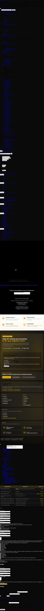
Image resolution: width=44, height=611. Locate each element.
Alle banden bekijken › (7, 113)
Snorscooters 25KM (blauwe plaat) (9, 199)
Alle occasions (10, 44)
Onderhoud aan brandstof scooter (11, 480)
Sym (5, 19)
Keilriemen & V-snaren (9, 103)
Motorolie (6, 129)
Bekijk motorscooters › (7, 42)
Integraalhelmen (8, 59)
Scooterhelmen (7, 61)
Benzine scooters (6, 13)
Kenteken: (2, 532)
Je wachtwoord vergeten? (5, 597)
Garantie (25, 400)
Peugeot (6, 21)
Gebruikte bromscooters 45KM (11, 49)
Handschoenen (7, 89)
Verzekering (7, 141)
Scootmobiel (5, 470)
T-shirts (5, 91)
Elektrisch (4, 220)
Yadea (5, 32)
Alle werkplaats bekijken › (7, 131)
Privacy (2, 439)
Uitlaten (6, 98)
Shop (3, 65)
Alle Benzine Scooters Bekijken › (11, 174)
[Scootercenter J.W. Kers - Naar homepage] (8, 8)
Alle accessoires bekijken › (7, 121)
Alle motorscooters (13, 37)
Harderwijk (5, 416)
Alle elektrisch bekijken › (7, 109)
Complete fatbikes (8, 468)
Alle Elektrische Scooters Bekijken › (11, 183)
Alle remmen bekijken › (7, 105)
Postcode (2, 521)
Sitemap (21, 439)
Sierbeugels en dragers (9, 473)
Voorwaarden (7, 439)
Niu (5, 33)
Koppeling (6, 104)
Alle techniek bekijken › (7, 95)
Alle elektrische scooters (12, 25)
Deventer (5, 413)
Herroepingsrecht (27, 405)
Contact (4, 147)
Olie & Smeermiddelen (7, 225)
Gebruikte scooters (8, 451)
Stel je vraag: (2, 576)
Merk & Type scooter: (4, 530)
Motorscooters (5, 36)
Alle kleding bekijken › (7, 87)
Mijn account (5, 172)
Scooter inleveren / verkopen (10, 482)
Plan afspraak (16, 377)
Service (3, 133)
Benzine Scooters (6, 156)
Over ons (6, 145)
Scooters (5, 396)
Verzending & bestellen (9, 477)
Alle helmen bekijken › (7, 79)
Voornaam (6, 360)
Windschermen (7, 122)
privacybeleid (10, 365)
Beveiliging (4, 222)
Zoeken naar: (9, 445)
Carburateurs (7, 99)
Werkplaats (6, 138)
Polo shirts (6, 92)
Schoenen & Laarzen (8, 94)
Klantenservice (5, 475)
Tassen (5, 127)
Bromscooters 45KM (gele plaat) (9, 200)
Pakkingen (6, 100)
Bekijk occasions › (5, 51)
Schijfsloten (6, 119)
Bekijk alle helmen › (6, 64)
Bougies (6, 97)
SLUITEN (1, 564)
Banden (4, 221)
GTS (5, 17)
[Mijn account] (10, 11)
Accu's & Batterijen (8, 111)
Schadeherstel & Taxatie (9, 139)
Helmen (4, 53)
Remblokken (7, 106)
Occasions (4, 43)
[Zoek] (11, 153)
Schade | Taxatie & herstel (10, 481)
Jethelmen (6, 58)
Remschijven (7, 107)
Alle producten (9, 66)
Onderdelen (5, 401)
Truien (5, 90)
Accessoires (4, 223)
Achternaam (6, 361)
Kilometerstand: (3, 534)
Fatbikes (4, 161)
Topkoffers (6, 125)
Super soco (6, 461)
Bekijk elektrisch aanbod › (7, 34)
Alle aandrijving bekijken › (7, 102)
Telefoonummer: (3, 514)
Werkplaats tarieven (8, 144)
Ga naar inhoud (3, 240)
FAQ (24, 403)
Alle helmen (8, 54)
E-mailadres (6, 362)
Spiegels (6, 123)
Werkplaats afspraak (5, 11)
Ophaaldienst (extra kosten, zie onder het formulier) (11, 523)
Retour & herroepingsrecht (29, 377)
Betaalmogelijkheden (8, 478)
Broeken (6, 88)
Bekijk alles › (4, 23)
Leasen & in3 (7, 142)
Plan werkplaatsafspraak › (7, 146)
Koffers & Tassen (5, 224)
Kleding (3, 216)
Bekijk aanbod (6, 377)
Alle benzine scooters (11, 14)
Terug (3, 174)
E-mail (1, 517)
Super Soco (6, 30)
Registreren (2, 609)
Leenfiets (2, 526)
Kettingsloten (7, 118)
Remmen (4, 219)
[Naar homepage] (8, 151)
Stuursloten (7, 120)
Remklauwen (7, 108)
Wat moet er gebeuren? (5, 536)
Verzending (26, 398)
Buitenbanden (7, 114)
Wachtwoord (4, 593)
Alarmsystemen (7, 117)
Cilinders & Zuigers (8, 101)
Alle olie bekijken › (6, 128)
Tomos (5, 22)
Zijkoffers (6, 126)
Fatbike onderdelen (8, 469)
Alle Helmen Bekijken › (9, 204)
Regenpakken (7, 93)
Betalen (25, 401)
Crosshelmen (7, 63)
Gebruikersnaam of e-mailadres (8, 591)
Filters (5, 96)
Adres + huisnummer (4, 519)
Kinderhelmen (7, 62)
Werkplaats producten (9, 132)
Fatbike (3, 52)
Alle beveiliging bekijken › (7, 116)
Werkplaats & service (9, 134)
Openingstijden (5, 474)
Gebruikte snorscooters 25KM (10, 48)
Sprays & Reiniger (8, 130)
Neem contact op (6, 483)
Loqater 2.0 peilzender (9, 143)
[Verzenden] (7, 448)
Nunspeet (5, 414)
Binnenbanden (7, 115)
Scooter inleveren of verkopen (10, 140)
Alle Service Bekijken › (9, 229)
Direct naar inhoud (4, 0)
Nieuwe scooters (8, 452)
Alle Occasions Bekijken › (9, 197)
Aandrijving (4, 218)
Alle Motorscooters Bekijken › (10, 192)
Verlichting (6, 110)
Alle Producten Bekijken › (9, 213)
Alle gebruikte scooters (9, 50)
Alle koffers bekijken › (6, 124)
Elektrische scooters (6, 24)
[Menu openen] (1, 151)
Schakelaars (6, 112)
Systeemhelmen (7, 60)
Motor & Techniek (6, 217)
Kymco (5, 20)
